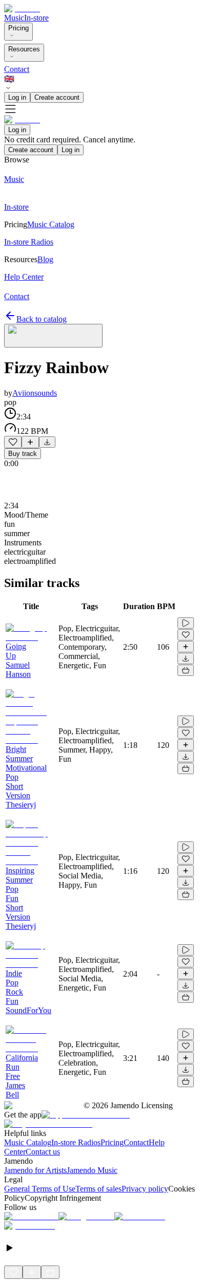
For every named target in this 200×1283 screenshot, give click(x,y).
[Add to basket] (185, 670)
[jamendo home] (22, 8)
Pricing (18, 28)
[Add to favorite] (13, 442)
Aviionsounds (34, 393)
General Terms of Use (39, 1188)
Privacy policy (145, 1188)
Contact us (43, 1151)
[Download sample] (47, 442)
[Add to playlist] (30, 442)
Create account (56, 97)
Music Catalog (27, 1142)
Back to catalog (41, 319)
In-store (36, 17)
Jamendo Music (92, 1170)
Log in (17, 97)
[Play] (53, 335)
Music (14, 17)
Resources (24, 49)
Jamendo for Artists (35, 1170)
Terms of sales (98, 1188)
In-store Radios (76, 1142)
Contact (16, 69)
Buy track (22, 453)
